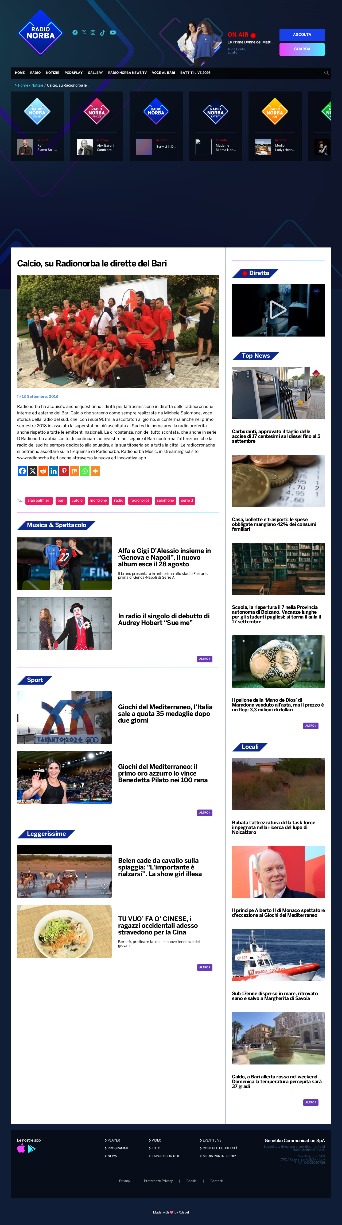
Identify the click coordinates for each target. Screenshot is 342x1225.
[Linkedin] (53, 471)
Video (156, 1140)
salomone (165, 500)
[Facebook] (22, 471)
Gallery (95, 72)
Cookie (191, 1181)
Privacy (124, 1181)
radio (118, 500)
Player (113, 1140)
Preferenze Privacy (158, 1181)
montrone (98, 500)
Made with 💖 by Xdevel (171, 1212)
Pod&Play (74, 72)
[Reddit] (43, 471)
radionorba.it (40, 458)
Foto (155, 1148)
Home (20, 72)
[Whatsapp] (85, 471)
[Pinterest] (64, 471)
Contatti (217, 1181)
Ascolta (302, 35)
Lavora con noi (165, 1156)
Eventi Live (211, 1140)
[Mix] (74, 471)
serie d (187, 500)
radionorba (140, 500)
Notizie (52, 72)
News (112, 1156)
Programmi (117, 1148)
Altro (204, 659)
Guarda (302, 49)
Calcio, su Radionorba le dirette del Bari (92, 264)
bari (61, 500)
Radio (35, 72)
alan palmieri (39, 500)
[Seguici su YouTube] (113, 33)
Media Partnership (219, 1156)
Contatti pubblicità (220, 1148)
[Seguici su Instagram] (93, 33)
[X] (32, 471)
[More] (95, 471)
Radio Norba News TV (127, 72)
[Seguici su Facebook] (75, 33)
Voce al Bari (163, 72)
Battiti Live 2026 (195, 72)
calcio (77, 500)
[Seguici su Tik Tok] (103, 33)
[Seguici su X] (84, 33)
